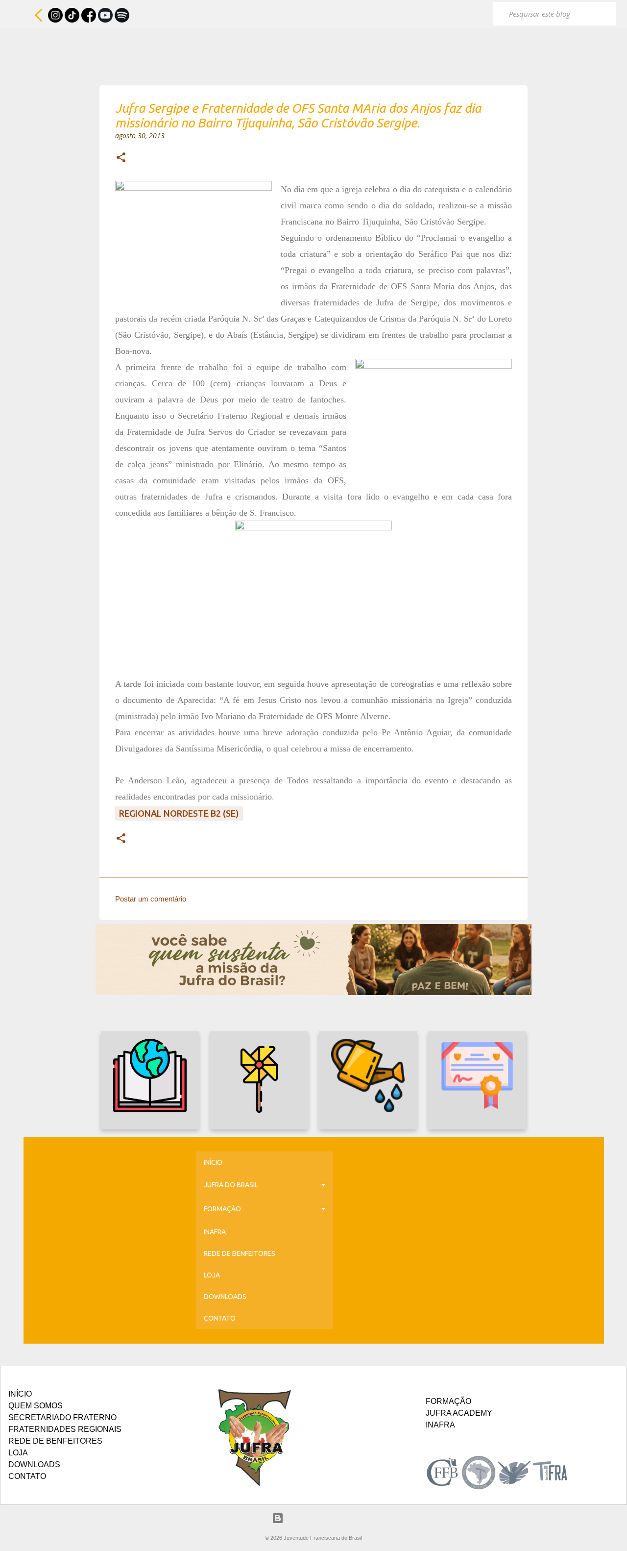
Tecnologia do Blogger (320, 1518)
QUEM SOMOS (35, 1405)
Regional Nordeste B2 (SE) (179, 813)
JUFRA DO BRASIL (231, 1185)
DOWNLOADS (225, 1297)
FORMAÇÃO (222, 1209)
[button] (121, 158)
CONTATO (220, 1318)
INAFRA (215, 1232)
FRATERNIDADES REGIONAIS (64, 1429)
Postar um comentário (150, 899)
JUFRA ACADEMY (459, 1413)
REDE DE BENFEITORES (239, 1253)
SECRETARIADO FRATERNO (62, 1417)
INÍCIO (213, 1162)
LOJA (212, 1275)
